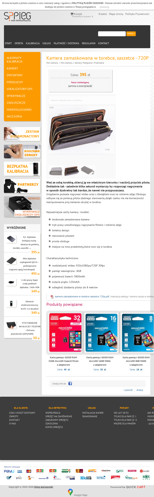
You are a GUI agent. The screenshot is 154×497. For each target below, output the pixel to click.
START (8, 43)
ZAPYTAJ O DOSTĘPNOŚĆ (80, 86)
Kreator (103, 14)
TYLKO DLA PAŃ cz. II (125, 419)
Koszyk (78, 14)
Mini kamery (52, 62)
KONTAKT (103, 43)
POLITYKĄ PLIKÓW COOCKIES (88, 3)
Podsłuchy (15, 82)
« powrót (128, 390)
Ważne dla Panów (125, 423)
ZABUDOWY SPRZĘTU (56, 419)
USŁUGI (46, 43)
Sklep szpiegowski (43, 487)
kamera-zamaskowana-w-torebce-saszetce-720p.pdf (82, 296)
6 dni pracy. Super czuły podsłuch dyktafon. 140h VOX (29, 283)
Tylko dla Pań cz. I (125, 416)
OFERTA (19, 43)
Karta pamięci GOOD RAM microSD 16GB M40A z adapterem (99, 361)
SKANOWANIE (89, 416)
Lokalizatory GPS (19, 89)
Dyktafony (15, 75)
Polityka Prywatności (137, 14)
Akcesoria (14, 116)
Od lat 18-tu (121, 412)
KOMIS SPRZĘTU (54, 427)
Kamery (12, 68)
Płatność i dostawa (66, 43)
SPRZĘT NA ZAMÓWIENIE (58, 416)
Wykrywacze (16, 96)
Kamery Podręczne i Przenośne (89, 62)
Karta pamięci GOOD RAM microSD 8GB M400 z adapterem (136, 361)
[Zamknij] (104, 6)
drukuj (140, 390)
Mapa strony (116, 14)
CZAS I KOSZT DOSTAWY (22, 412)
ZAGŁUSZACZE (16, 102)
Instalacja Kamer (92, 412)
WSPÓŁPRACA (52, 412)
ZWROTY (13, 416)
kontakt (14, 419)
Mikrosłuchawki (19, 109)
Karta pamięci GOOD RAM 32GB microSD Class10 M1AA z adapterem (63, 361)
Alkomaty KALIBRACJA (14, 59)
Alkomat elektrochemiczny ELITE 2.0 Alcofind (29, 305)
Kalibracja (33, 43)
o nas (12, 423)
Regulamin (88, 43)
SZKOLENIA (51, 423)
